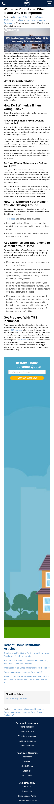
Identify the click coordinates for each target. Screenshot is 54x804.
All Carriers (27, 775)
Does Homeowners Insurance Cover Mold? (23, 672)
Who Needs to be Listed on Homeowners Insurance (27, 668)
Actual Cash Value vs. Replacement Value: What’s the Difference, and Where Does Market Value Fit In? (26, 679)
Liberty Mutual (27, 766)
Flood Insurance (27, 746)
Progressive (27, 757)
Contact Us (27, 791)
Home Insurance (27, 727)
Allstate (27, 761)
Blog (21, 20)
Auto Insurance (27, 731)
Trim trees (10, 219)
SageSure (27, 771)
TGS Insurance (10, 20)
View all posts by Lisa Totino (16, 699)
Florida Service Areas (27, 801)
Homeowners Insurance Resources (28, 709)
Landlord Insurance (27, 741)
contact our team (22, 340)
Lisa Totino (38, 17)
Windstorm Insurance (27, 736)
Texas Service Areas (27, 796)
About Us (27, 787)
